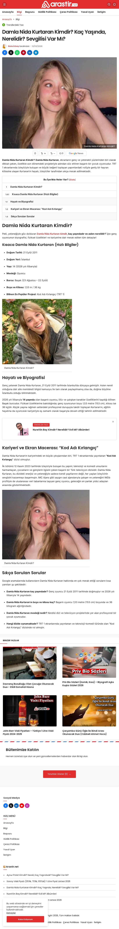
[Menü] (4, 4)
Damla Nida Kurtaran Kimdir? (24, 186)
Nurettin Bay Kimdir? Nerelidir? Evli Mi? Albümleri (31, 893)
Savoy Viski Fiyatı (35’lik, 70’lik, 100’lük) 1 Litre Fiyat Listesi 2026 (38, 881)
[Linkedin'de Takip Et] (16, 805)
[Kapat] (113, 421)
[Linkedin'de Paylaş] (29, 52)
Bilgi (19, 11)
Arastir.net (12, 866)
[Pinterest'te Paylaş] (23, 52)
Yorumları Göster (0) (58, 774)
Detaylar (11, 912)
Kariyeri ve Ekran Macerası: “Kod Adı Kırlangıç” (34, 208)
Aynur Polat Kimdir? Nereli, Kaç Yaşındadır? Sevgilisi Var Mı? (38, 875)
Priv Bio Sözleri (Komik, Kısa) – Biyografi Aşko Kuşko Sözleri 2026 (88, 684)
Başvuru (30, 11)
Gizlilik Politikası (47, 11)
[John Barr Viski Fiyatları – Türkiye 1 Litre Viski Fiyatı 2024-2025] (30, 710)
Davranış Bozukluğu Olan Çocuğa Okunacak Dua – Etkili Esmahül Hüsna (28, 685)
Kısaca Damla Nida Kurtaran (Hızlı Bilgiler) (32, 194)
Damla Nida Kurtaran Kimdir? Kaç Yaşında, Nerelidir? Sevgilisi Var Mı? (43, 887)
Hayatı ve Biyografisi (19, 201)
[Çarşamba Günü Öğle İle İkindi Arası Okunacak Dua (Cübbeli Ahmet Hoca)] (89, 710)
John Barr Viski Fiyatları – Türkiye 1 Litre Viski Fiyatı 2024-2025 (28, 732)
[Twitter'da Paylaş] (10, 52)
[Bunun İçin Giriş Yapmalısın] (35, 153)
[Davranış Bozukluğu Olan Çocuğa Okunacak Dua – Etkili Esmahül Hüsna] (30, 663)
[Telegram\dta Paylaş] (35, 52)
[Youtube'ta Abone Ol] (21, 805)
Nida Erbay (13, 46)
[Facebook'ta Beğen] (5, 805)
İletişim (101, 11)
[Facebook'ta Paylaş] (4, 52)
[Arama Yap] (109, 4)
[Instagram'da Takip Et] (27, 805)
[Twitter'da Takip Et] (11, 805)
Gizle (72, 179)
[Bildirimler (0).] (114, 4)
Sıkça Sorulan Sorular (20, 216)
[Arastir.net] (59, 4)
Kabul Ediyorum (25, 919)
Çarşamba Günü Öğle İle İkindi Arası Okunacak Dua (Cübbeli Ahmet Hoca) (84, 732)
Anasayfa (7, 11)
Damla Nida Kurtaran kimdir (52, 233)
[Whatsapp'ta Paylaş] (17, 52)
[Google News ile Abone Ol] (76, 153)
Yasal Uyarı (87, 11)
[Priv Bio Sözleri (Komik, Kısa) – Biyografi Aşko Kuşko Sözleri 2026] (89, 662)
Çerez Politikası (68, 11)
